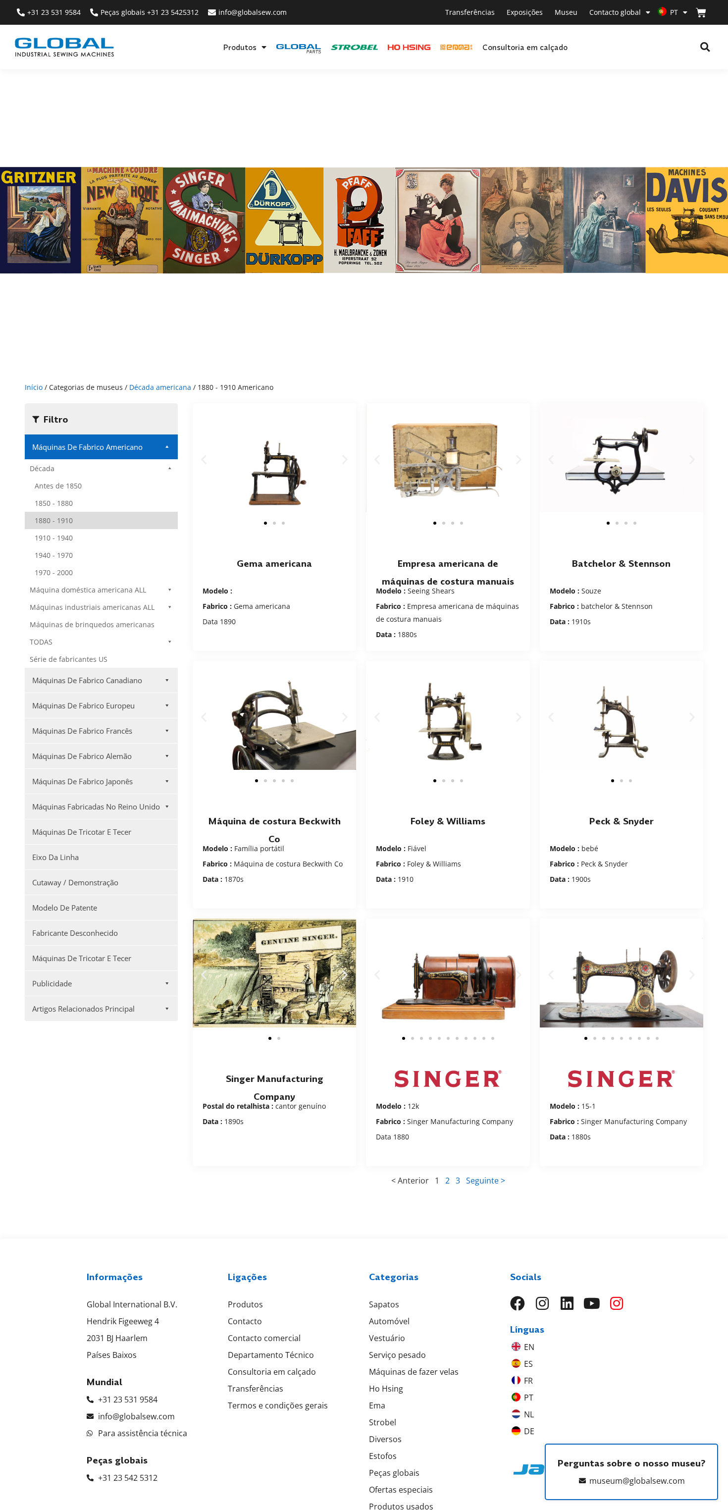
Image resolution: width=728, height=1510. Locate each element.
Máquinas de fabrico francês (82, 731)
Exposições (525, 12)
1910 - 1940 (54, 537)
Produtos (240, 47)
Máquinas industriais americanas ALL (92, 607)
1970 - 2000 (54, 572)
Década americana (160, 387)
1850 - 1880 (54, 503)
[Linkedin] (567, 1303)
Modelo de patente (64, 908)
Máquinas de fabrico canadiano (87, 680)
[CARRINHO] (701, 12)
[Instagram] (542, 1303)
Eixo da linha (55, 857)
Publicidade (52, 983)
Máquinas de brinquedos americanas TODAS (92, 633)
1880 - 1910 (54, 520)
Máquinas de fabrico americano (87, 447)
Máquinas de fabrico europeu (83, 705)
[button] (705, 47)
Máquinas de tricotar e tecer (81, 832)
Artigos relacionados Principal (83, 1009)
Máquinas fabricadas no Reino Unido (96, 806)
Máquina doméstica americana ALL (88, 589)
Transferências (470, 12)
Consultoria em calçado (525, 47)
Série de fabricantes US (68, 659)
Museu (566, 12)
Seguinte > (485, 1180)
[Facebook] (517, 1303)
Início (34, 387)
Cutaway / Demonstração (75, 882)
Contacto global (615, 12)
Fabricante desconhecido (75, 933)
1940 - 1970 (54, 555)
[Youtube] (591, 1303)
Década (42, 468)
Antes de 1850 (58, 485)
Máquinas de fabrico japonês (82, 781)
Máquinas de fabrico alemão (82, 756)
